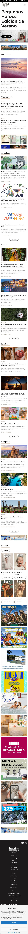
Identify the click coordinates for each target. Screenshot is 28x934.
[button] (26, 907)
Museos (3, 262)
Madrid (3, 514)
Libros (3, 361)
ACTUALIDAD (14, 858)
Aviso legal (18, 932)
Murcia (3, 459)
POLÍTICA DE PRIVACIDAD (14, 895)
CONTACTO (14, 900)
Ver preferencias (14, 929)
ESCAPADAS (14, 865)
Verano (3, 293)
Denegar (14, 926)
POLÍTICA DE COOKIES (14, 893)
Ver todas (5, 550)
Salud (3, 391)
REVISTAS (14, 867)
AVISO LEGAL (14, 898)
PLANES (14, 860)
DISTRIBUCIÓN (14, 869)
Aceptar (14, 922)
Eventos (3, 322)
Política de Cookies (11, 932)
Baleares (4, 487)
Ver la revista (6, 36)
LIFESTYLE (14, 862)
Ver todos (14, 239)
